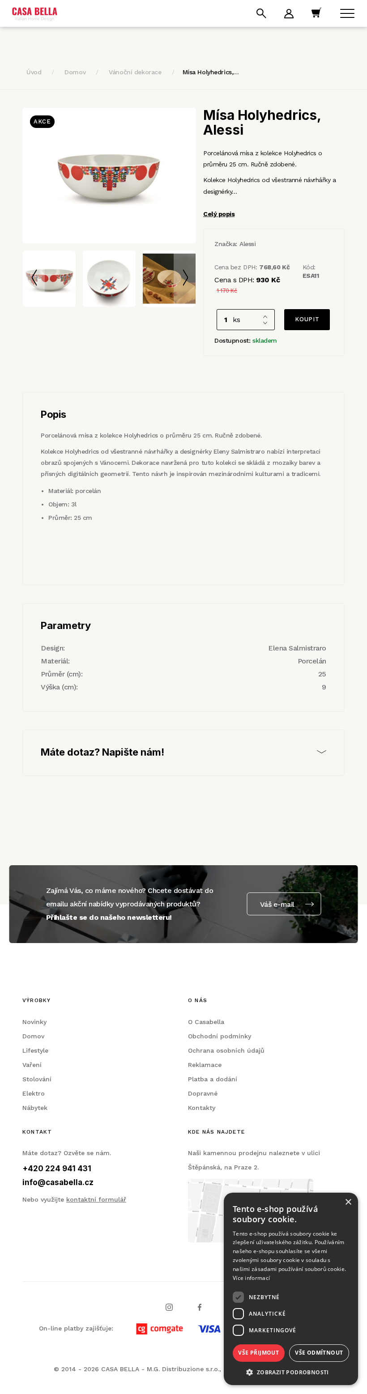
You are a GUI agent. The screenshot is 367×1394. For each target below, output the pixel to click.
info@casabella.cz (58, 1182)
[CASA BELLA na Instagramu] (169, 1306)
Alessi (247, 243)
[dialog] (291, 1289)
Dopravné (203, 1093)
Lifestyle (35, 1050)
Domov (74, 72)
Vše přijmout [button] (258, 1352)
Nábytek (34, 1107)
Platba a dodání (212, 1079)
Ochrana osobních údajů (226, 1050)
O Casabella (206, 1021)
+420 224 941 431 (56, 1168)
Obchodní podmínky (219, 1036)
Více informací (251, 1278)
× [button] (348, 1202)
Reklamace (205, 1064)
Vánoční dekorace (135, 72)
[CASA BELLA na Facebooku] (199, 1306)
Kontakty (201, 1107)
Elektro (33, 1093)
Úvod (33, 72)
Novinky (34, 1021)
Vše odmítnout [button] (319, 1352)
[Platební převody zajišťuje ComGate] (222, 1328)
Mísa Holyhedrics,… (211, 72)
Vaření (32, 1064)
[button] (291, 1372)
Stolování (36, 1079)
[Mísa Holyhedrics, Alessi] (109, 175)
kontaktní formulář (96, 1199)
